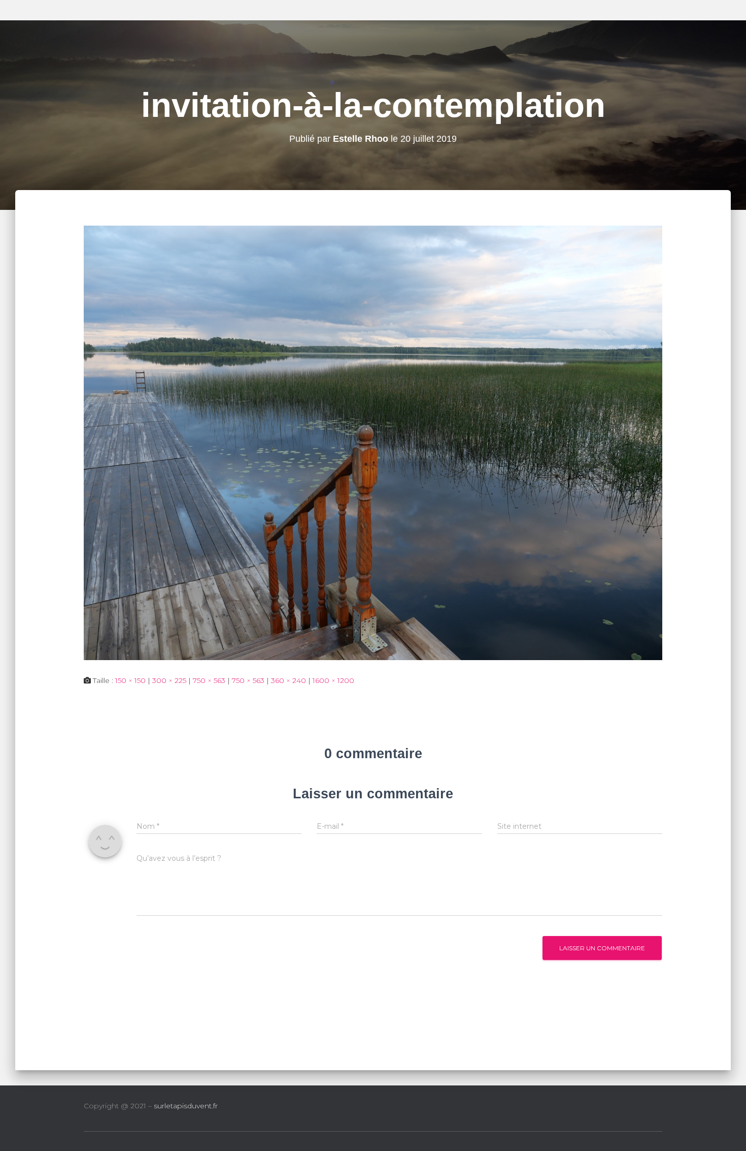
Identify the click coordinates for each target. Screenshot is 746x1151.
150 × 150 (130, 680)
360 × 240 (288, 680)
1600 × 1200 (333, 680)
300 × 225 (169, 680)
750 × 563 (209, 680)
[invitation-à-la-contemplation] (373, 442)
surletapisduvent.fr (186, 1105)
